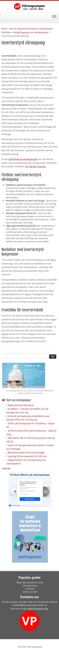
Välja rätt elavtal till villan (29, 582)
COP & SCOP (30, 591)
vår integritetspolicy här (35, 608)
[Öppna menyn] (54, 16)
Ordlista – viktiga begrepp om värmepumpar (24, 32)
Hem (3, 28)
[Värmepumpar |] (29, 6)
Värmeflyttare (29, 585)
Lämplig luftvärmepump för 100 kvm (27, 456)
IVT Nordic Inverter (35, 166)
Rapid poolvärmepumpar (21, 405)
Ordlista (29, 588)
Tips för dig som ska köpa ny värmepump (30, 28)
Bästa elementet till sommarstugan (26, 452)
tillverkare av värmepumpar (23, 159)
